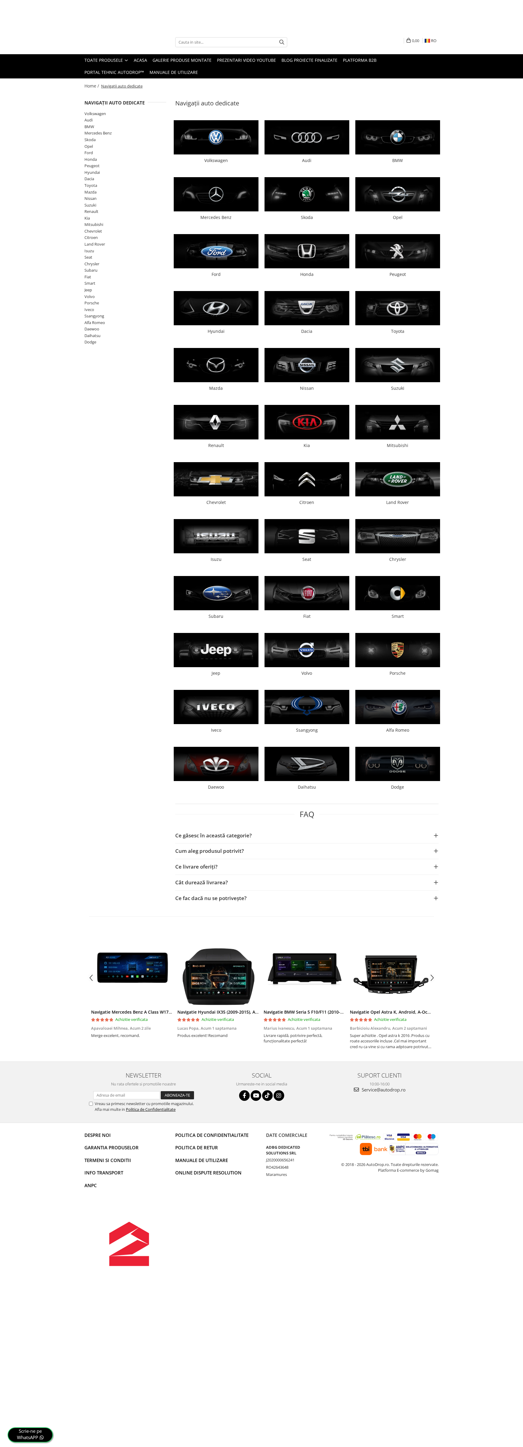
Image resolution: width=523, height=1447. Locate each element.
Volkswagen (95, 113)
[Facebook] (244, 1095)
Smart (89, 283)
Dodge (90, 342)
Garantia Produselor (111, 1147)
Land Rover (94, 244)
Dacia (89, 178)
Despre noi (97, 1135)
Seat (88, 257)
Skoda (90, 139)
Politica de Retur (196, 1147)
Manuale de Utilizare (174, 72)
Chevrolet (93, 231)
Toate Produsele (104, 60)
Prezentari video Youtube (246, 60)
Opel (88, 146)
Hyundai (92, 172)
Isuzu (89, 250)
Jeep (88, 290)
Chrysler (91, 264)
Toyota (90, 185)
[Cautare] (281, 42)
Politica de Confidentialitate (151, 1109)
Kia (87, 218)
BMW (89, 126)
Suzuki (90, 205)
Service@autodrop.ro (383, 1090)
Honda (90, 159)
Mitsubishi (93, 224)
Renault (91, 211)
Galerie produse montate (182, 60)
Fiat (87, 277)
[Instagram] (279, 1095)
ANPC (90, 1185)
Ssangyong (94, 316)
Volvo (89, 296)
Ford (88, 152)
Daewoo (91, 329)
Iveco (89, 309)
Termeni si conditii (107, 1160)
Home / (92, 86)
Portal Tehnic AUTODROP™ (114, 72)
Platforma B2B (360, 60)
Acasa (140, 60)
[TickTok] (267, 1095)
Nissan (90, 198)
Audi (88, 120)
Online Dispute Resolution (208, 1173)
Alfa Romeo (94, 322)
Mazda (90, 192)
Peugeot (92, 165)
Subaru (90, 270)
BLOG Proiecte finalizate (309, 60)
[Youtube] (256, 1095)
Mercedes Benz (98, 133)
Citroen (91, 237)
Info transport (103, 1173)
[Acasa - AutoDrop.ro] (114, 42)
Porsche (91, 303)
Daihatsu (92, 335)
